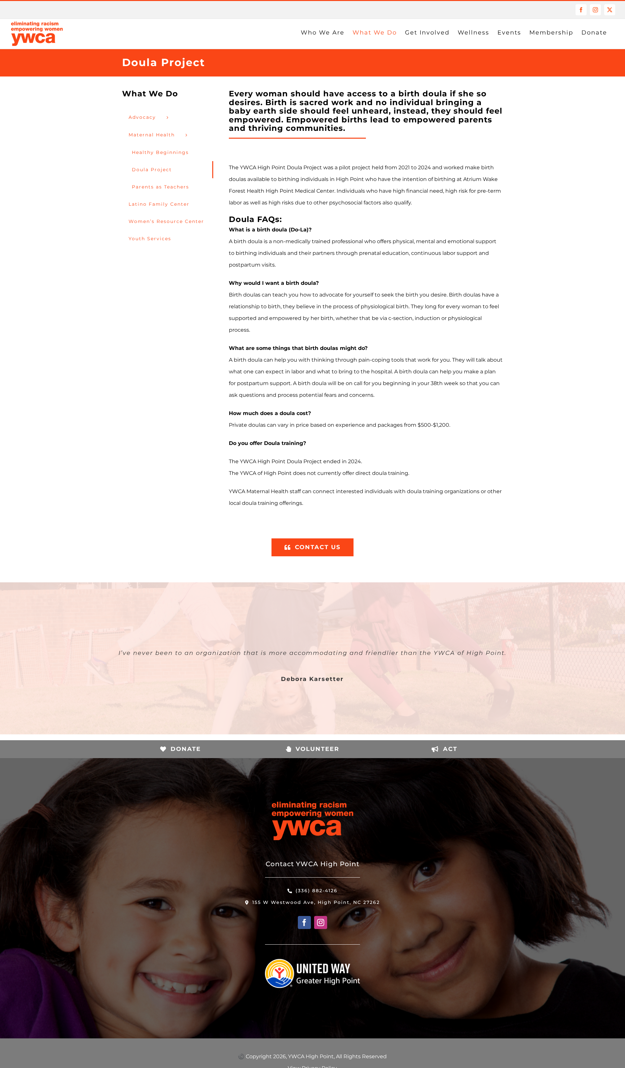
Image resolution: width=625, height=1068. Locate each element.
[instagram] (320, 922)
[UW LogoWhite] (312, 955)
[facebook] (304, 922)
